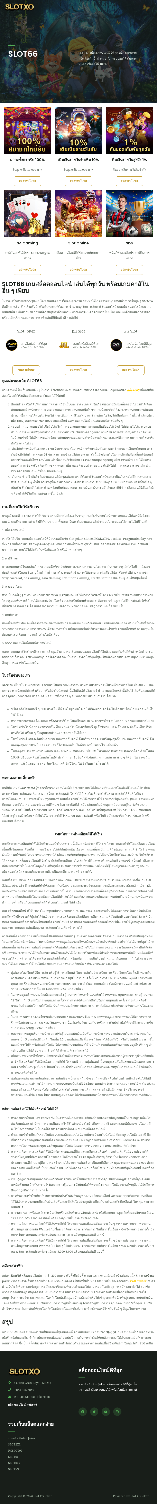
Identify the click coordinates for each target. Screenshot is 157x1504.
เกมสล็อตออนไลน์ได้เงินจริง (78, 799)
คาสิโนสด (11, 558)
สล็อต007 (17, 421)
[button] (27, 181)
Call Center (138, 1281)
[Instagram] (117, 1411)
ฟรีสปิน (31, 1028)
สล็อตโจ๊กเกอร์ (143, 454)
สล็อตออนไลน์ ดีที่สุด (100, 1370)
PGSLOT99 (101, 538)
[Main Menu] (148, 7)
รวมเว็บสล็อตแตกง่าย (31, 1424)
